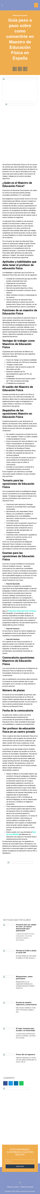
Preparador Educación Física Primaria (22, 611)
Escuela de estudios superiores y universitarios (26, 1003)
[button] (36, 5)
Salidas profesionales (20, 15)
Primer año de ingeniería (25, 1054)
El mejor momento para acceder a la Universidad (25, 1029)
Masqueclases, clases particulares (24, 977)
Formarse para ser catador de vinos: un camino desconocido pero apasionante (26, 928)
